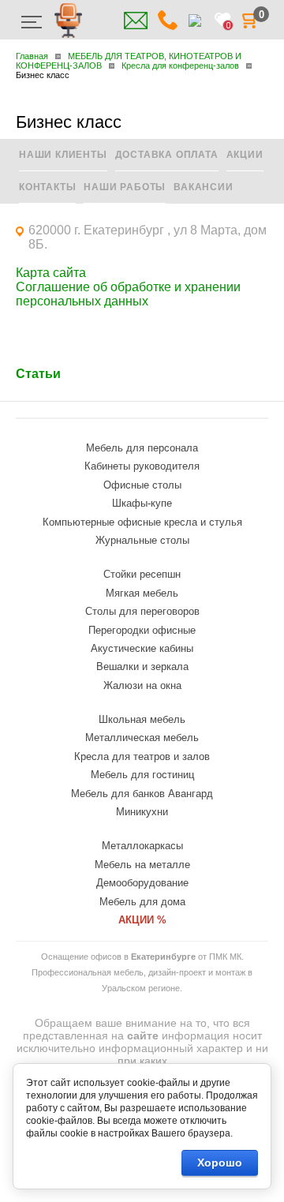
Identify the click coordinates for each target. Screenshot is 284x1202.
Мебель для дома (142, 902)
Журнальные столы (142, 540)
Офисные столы (142, 485)
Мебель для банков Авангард (142, 793)
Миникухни (142, 812)
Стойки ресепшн (142, 574)
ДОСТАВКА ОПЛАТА (167, 154)
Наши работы (125, 187)
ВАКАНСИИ (203, 187)
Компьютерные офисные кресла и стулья (142, 522)
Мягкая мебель (142, 593)
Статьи (38, 373)
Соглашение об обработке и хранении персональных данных (128, 294)
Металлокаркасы (142, 846)
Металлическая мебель (142, 737)
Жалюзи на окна (142, 685)
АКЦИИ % (142, 920)
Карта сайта (51, 272)
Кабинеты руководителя (142, 466)
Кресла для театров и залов (142, 756)
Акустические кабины (142, 648)
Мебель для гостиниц (142, 775)
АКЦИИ (244, 154)
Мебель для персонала (142, 448)
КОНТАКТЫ (47, 187)
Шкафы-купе (142, 503)
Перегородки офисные (142, 630)
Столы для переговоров (142, 611)
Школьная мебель (142, 719)
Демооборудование (142, 883)
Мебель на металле (142, 865)
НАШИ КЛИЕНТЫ (63, 154)
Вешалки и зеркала (142, 666)
